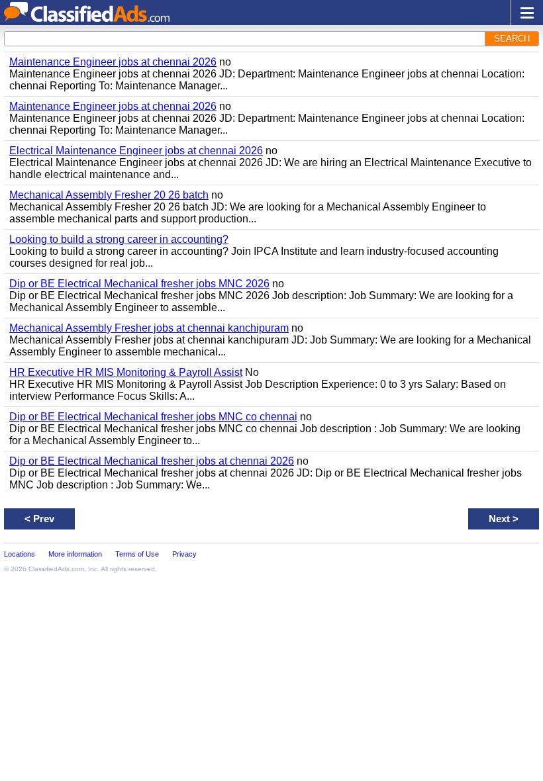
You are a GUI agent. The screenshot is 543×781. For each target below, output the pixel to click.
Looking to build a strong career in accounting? (118, 239)
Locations (19, 554)
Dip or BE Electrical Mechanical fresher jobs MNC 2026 (139, 283)
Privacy (184, 554)
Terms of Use (137, 554)
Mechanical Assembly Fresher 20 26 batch (109, 195)
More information (75, 554)
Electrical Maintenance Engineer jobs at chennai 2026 (136, 150)
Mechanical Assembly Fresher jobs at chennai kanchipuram (149, 328)
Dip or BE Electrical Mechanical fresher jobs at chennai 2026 (151, 461)
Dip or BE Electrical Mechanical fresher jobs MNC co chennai (153, 416)
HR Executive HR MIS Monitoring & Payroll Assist (125, 372)
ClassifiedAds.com (56, 569)
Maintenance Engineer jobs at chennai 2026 (113, 62)
